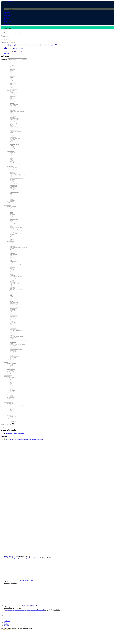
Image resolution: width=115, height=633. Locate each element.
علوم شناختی (12, 164)
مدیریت (11, 128)
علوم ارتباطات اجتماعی (14, 283)
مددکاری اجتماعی (13, 284)
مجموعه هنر (9, 142)
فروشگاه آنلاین (7, 13)
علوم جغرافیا (12, 246)
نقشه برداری (12, 69)
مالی (11, 133)
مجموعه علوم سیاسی (14, 123)
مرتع (11, 195)
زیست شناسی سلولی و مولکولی (16, 297)
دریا (10, 71)
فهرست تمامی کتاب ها (10, 16)
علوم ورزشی (12, 250)
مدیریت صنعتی (13, 126)
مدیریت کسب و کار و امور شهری (16, 289)
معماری (11, 145)
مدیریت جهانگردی (13, 270)
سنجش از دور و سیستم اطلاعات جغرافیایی (18, 247)
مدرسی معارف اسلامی (14, 140)
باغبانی (11, 171)
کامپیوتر (11, 80)
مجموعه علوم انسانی (11, 90)
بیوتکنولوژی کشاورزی (14, 186)
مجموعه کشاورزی (10, 166)
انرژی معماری (12, 358)
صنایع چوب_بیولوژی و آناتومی (15, 174)
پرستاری (11, 395)
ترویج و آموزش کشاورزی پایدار (16, 188)
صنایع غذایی (12, 172)
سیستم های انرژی (13, 89)
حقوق (11, 271)
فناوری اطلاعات (13, 82)
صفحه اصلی (7, 12)
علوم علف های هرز (13, 185)
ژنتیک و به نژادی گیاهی (14, 181)
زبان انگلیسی (12, 267)
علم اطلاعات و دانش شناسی (15, 115)
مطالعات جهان (13, 277)
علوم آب (11, 199)
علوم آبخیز (12, 197)
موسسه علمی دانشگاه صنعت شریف (14, 433)
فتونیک (11, 160)
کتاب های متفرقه (7, 414)
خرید (5, 53)
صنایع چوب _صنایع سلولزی (15, 176)
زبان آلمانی (12, 269)
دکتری (5, 64)
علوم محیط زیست (13, 167)
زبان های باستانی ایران (14, 254)
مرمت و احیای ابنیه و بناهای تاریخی (16, 148)
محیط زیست (12, 76)
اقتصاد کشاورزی (13, 173)
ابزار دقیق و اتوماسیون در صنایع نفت (17, 230)
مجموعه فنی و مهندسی (11, 65)
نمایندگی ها (6, 18)
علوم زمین (12, 291)
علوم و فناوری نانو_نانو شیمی (15, 162)
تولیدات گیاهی (12, 323)
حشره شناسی (13, 328)
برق (11, 66)
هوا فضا (11, 72)
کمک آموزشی (7, 411)
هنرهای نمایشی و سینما (14, 346)
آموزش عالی (12, 110)
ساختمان (12, 385)
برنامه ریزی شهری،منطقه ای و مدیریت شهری (19, 340)
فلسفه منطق (12, 101)
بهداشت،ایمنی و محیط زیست (16, 233)
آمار (11, 165)
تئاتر (11, 149)
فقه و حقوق (12, 257)
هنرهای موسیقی (13, 350)
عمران (11, 67)
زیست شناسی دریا (13, 305)
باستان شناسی (13, 137)
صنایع (11, 78)
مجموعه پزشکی (10, 392)
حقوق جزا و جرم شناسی (15, 118)
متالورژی (12, 378)
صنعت (11, 381)
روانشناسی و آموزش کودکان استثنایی (17, 111)
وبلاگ (5, 19)
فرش (11, 353)
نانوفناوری (12, 224)
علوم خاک (12, 321)
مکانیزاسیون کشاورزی (14, 169)
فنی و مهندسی (10, 403)
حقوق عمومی (12, 117)
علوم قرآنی (12, 256)
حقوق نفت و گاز (13, 121)
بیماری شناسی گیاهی (14, 329)
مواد (11, 240)
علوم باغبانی (12, 317)
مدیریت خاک (12, 179)
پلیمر (11, 75)
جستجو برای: (4, 59)
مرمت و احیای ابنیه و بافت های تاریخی (17, 344)
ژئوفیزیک (12, 161)
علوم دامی (12, 180)
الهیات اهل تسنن (13, 261)
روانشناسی (12, 114)
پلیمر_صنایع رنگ (13, 228)
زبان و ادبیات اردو (13, 275)
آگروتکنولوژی (12, 182)
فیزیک (11, 159)
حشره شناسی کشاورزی (15, 190)
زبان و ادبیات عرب (13, 94)
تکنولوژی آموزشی (13, 108)
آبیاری (11, 409)
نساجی (11, 87)
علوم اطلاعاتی (13, 310)
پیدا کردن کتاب (4, 36)
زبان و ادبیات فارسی (14, 92)
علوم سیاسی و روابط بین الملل (16, 276)
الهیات (11, 99)
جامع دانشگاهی (7, 376)
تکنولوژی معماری (13, 357)
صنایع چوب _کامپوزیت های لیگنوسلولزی (18, 175)
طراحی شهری (13, 342)
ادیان (11, 260)
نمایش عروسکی (13, 345)
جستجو (24, 59)
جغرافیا (11, 93)
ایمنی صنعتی (12, 234)
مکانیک (11, 70)
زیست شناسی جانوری (14, 156)
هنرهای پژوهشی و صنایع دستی (16, 349)
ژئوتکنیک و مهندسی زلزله (18, 405)
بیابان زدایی (12, 335)
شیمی (11, 84)
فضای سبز (12, 338)
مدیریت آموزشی (13, 106)
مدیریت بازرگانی (13, 124)
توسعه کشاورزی (13, 189)
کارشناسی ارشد (7, 205)
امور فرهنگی (12, 287)
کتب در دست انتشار (8, 375)
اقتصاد (11, 141)
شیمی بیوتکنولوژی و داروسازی (16, 227)
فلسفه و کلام (12, 258)
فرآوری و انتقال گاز (14, 219)
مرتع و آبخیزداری (13, 312)
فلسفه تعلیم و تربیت (14, 104)
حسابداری (12, 134)
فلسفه (11, 100)
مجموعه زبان (9, 202)
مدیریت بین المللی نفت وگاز (15, 131)
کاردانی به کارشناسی (8, 402)
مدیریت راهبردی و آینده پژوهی (16, 127)
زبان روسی (12, 268)
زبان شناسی (12, 255)
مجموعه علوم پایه (10, 151)
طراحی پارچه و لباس (14, 355)
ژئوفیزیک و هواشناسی (14, 292)
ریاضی (11, 158)
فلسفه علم (12, 103)
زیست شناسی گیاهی (14, 155)
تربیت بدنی (12, 91)
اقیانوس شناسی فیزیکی (15, 306)
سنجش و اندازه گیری (14, 113)
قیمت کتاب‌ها (7, 15)
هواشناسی (12, 154)
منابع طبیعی (12, 200)
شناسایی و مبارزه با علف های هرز (16, 336)
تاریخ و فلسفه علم (13, 308)
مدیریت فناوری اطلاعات (14, 130)
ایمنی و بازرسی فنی (14, 232)
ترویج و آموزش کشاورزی (15, 318)
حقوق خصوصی (13, 120)
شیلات (11, 194)
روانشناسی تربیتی (13, 107)
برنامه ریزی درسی (13, 105)
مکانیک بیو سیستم (13, 168)
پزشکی (11, 77)
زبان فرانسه (12, 265)
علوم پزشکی (9, 203)
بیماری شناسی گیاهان (14, 192)
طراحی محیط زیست (14, 229)
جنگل (11, 193)
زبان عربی (12, 248)
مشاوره (11, 112)
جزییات (7, 53)
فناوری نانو (12, 85)
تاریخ (11, 97)
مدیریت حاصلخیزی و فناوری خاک (16, 178)
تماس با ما (6, 24)
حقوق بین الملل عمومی (14, 119)
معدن (11, 73)
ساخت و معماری (13, 351)
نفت (11, 79)
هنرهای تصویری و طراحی (15, 347)
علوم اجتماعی (12, 98)
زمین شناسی (12, 152)
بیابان (11, 196)
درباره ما (6, 22)
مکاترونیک (12, 239)
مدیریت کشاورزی (13, 337)
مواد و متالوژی (13, 83)
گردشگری (12, 132)
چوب (11, 325)
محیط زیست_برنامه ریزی (15, 138)
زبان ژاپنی (12, 274)
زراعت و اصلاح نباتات (14, 315)
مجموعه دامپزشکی (10, 201)
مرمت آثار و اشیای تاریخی (15, 147)
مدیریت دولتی (12, 125)
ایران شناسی (12, 273)
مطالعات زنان (12, 139)
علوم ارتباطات (13, 135)
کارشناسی (6, 362)
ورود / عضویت (7, 21)
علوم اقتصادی (12, 96)
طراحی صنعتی (13, 352)
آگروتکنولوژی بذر (13, 183)
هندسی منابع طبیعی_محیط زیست (16, 330)
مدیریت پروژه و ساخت (14, 144)
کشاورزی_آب (12, 314)
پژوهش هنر (12, 146)
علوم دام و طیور (13, 322)
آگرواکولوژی (12, 187)
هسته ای (11, 86)
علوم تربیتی (12, 263)
